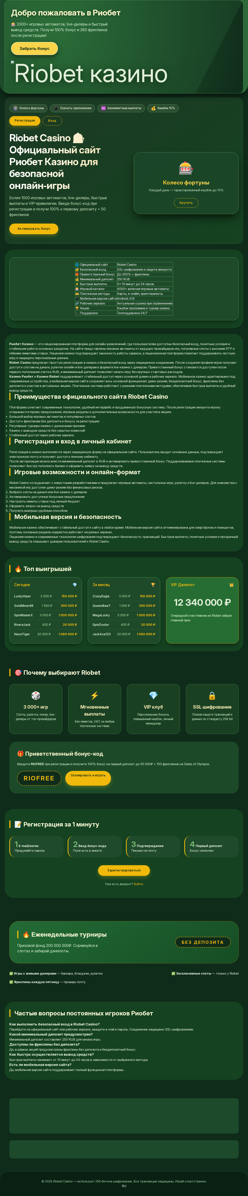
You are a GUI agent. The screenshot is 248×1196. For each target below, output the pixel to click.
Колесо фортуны (28, 108)
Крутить (186, 203)
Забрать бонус (34, 48)
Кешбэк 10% (163, 108)
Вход (52, 121)
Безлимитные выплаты (121, 108)
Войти (138, 884)
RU (124, 1186)
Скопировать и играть (88, 775)
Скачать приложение (72, 108)
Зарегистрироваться (123, 870)
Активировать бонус (33, 229)
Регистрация (25, 120)
